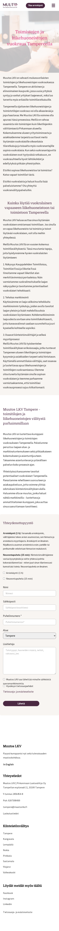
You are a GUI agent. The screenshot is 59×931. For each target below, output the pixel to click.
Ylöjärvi (7, 866)
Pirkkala (7, 855)
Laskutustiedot (11, 813)
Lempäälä (8, 844)
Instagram (8, 898)
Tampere (7, 833)
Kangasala (8, 838)
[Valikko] (53, 5)
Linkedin (7, 904)
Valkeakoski (9, 872)
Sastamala (8, 861)
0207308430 (14, 800)
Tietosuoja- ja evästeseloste (18, 691)
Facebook (8, 892)
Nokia (6, 850)
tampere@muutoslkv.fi (15, 806)
